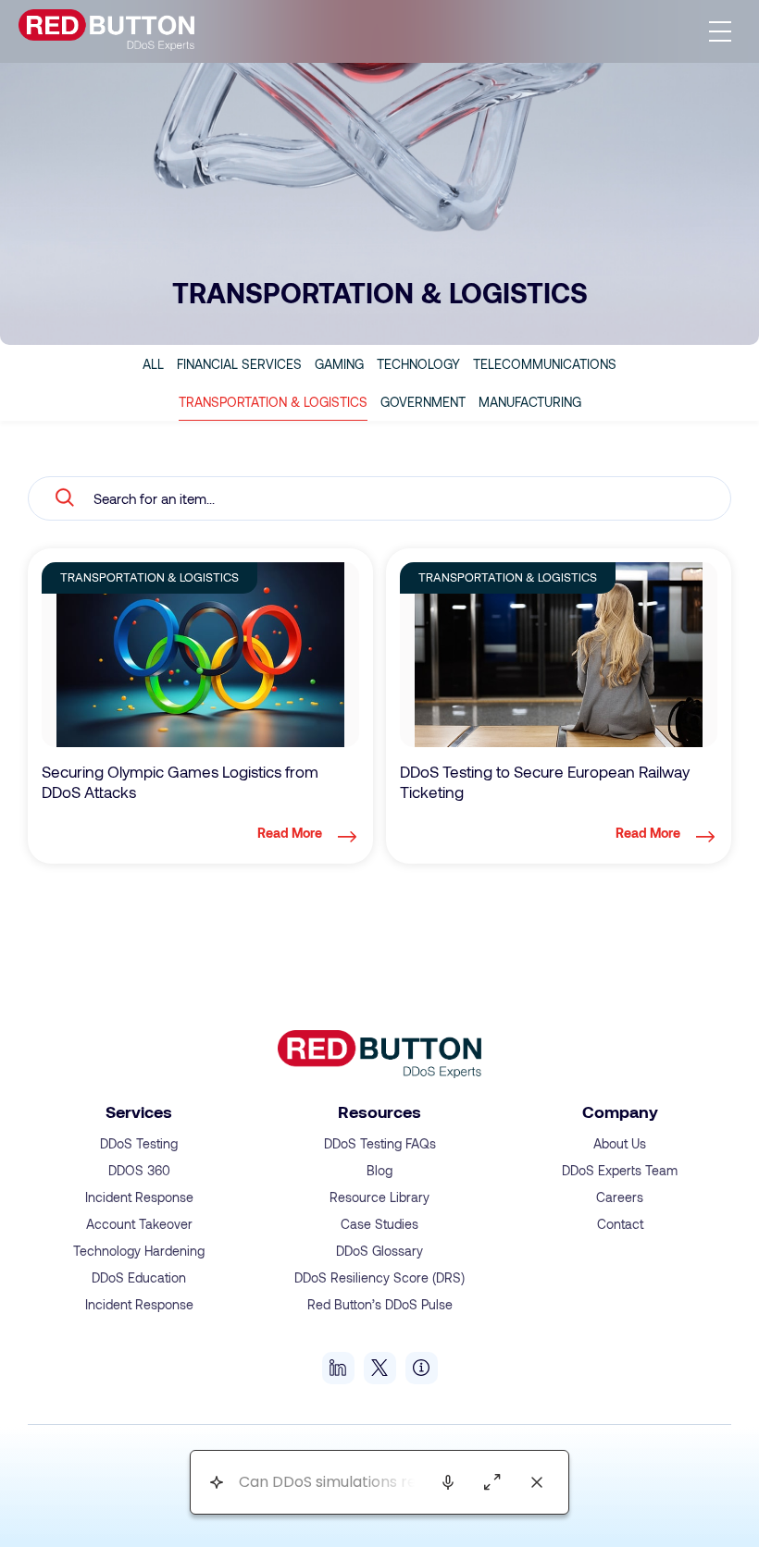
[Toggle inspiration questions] (216, 1483)
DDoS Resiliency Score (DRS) (379, 1277)
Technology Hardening (139, 1250)
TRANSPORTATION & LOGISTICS (273, 402)
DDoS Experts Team (620, 1170)
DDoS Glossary (379, 1250)
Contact (620, 1224)
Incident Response (139, 1197)
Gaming (339, 364)
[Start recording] (448, 1482)
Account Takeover (139, 1224)
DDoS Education (139, 1277)
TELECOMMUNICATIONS (544, 364)
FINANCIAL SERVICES (239, 364)
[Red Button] (106, 31)
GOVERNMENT (423, 402)
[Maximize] (492, 1482)
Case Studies (379, 1224)
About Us (619, 1143)
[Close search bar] (537, 1482)
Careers (619, 1197)
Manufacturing (530, 402)
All (153, 364)
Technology (418, 364)
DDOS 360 (139, 1170)
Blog (379, 1170)
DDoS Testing (139, 1143)
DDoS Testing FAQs (380, 1143)
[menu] (720, 31)
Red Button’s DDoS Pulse (380, 1304)
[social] (338, 1368)
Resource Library (379, 1197)
